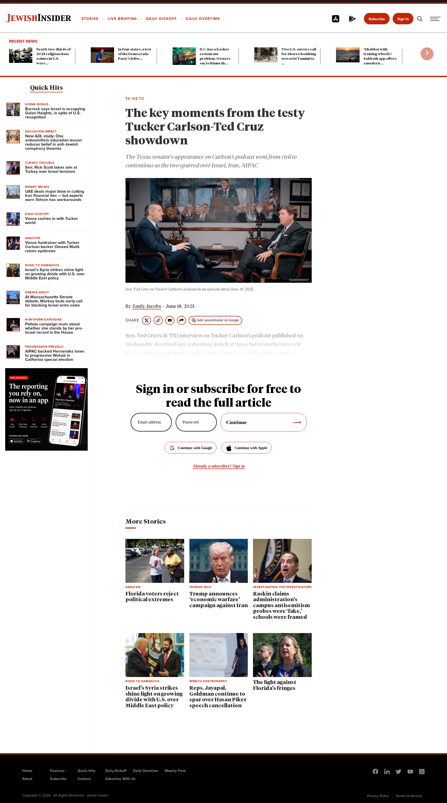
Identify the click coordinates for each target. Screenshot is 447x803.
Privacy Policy (378, 795)
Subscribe (377, 19)
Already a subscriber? (219, 466)
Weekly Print (175, 771)
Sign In (403, 19)
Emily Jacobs (146, 306)
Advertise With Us (120, 779)
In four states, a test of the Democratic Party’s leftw (134, 54)
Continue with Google (195, 448)
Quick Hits (46, 88)
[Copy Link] (158, 320)
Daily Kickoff (115, 771)
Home (27, 771)
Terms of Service (409, 795)
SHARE (132, 320)
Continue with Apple (251, 448)
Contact (84, 779)
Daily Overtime (145, 771)
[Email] (169, 320)
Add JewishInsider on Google (218, 320)
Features (57, 771)
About (27, 779)
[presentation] (427, 53)
